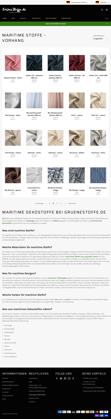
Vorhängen (30, 221)
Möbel (56, 221)
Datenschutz (34, 398)
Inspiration (6, 389)
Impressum (33, 378)
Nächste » (72, 203)
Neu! (13, 18)
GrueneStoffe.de (12, 414)
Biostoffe (36, 18)
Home (4, 18)
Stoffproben (50, 18)
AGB (30, 382)
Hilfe (4, 399)
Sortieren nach (98, 36)
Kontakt (5, 392)
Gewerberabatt (8, 382)
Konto (107, 18)
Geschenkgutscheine (10, 385)
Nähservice (66, 18)
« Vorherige (39, 203)
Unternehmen (7, 396)
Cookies (32, 402)
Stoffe (23, 18)
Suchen (5, 378)
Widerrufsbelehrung (37, 391)
